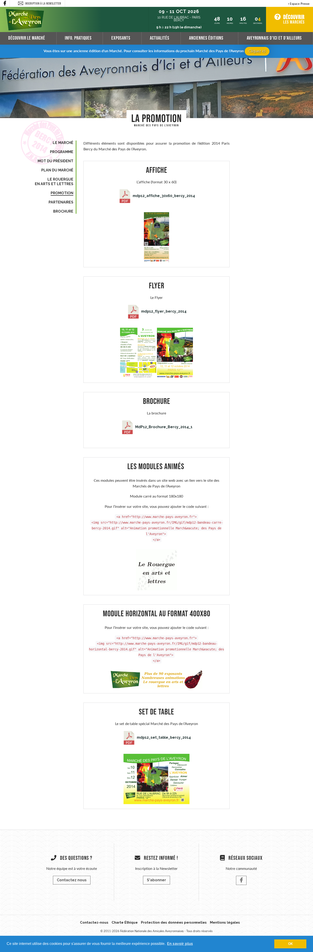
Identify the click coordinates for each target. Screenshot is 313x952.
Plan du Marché (57, 170)
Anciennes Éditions (206, 38)
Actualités (159, 38)
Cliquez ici (257, 51)
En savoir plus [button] (180, 943)
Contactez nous (72, 880)
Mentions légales (225, 922)
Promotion (62, 193)
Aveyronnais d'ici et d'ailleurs (274, 38)
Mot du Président (55, 161)
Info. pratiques (78, 38)
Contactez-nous (94, 922)
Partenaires (61, 202)
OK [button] (290, 944)
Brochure (63, 211)
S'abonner (156, 880)
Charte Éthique (125, 922)
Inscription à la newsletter (43, 3)
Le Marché (63, 143)
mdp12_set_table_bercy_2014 (163, 737)
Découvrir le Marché (26, 38)
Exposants (120, 38)
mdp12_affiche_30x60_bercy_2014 (163, 196)
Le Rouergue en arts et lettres (54, 181)
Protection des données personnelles (174, 922)
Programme (61, 152)
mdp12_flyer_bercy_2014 (163, 311)
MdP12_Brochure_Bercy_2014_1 (163, 427)
